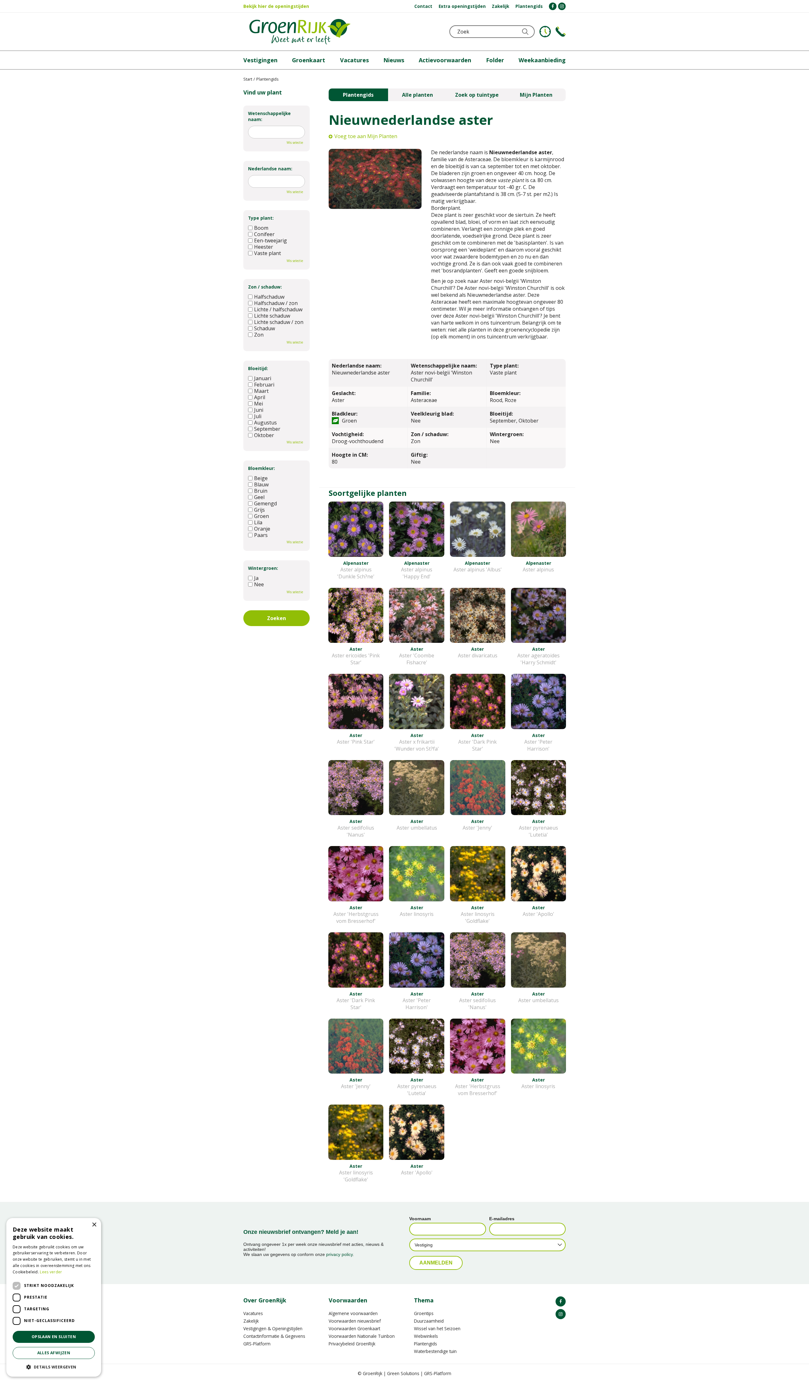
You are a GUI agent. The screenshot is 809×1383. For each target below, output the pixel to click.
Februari (264, 384)
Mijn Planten (536, 94)
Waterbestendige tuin (435, 1351)
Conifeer (264, 234)
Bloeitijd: (258, 368)
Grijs (259, 510)
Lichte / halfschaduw (278, 309)
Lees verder (51, 1272)
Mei (258, 403)
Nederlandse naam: (270, 169)
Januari (262, 378)
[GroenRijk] (299, 31)
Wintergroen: (263, 568)
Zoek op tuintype (477, 94)
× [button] (94, 1224)
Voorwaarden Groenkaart (354, 1328)
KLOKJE (545, 31)
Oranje (262, 529)
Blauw (261, 484)
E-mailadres (501, 1218)
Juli (257, 416)
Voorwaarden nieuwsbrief (355, 1321)
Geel (259, 497)
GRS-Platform (257, 1344)
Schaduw (264, 328)
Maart (261, 391)
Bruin (260, 491)
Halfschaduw (269, 297)
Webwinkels (426, 1336)
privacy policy (339, 1254)
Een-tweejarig (270, 240)
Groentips (424, 1313)
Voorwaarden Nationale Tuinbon (362, 1336)
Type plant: (261, 218)
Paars (261, 535)
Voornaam (420, 1218)
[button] (54, 1366)
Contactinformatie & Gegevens (274, 1336)
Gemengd (265, 503)
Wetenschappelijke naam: (269, 116)
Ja (256, 578)
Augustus (265, 422)
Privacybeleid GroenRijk (352, 1344)
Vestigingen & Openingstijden (272, 1328)
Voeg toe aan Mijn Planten (365, 136)
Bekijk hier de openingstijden (276, 6)
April (259, 397)
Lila (258, 522)
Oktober (264, 435)
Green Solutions (403, 1373)
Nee (259, 584)
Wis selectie (295, 142)
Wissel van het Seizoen (437, 1328)
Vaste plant (267, 253)
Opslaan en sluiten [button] (54, 1336)
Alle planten (417, 94)
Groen (261, 516)
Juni (258, 410)
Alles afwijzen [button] (53, 1353)
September (267, 429)
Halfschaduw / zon (276, 303)
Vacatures (253, 1313)
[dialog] (53, 1297)
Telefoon (561, 31)
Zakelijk (251, 1321)
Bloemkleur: (261, 468)
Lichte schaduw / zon (278, 322)
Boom (261, 228)
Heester (263, 247)
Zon (259, 334)
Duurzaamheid (429, 1321)
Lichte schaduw (272, 316)
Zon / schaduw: (265, 287)
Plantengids (358, 94)
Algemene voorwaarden (353, 1313)
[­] (553, 6)
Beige (261, 478)
